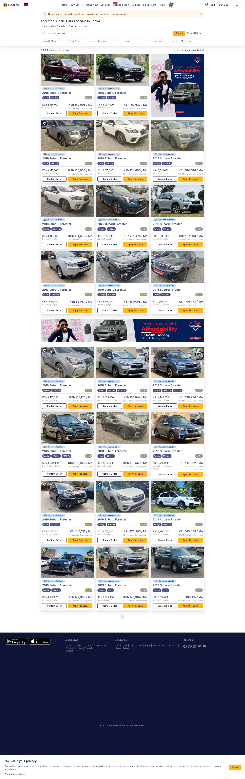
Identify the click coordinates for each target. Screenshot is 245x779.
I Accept (235, 767)
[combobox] (27, 4)
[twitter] (199, 646)
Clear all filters (194, 33)
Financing (102, 41)
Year (128, 41)
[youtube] (204, 646)
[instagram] (189, 646)
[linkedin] (194, 646)
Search (179, 33)
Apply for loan (80, 113)
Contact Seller (54, 113)
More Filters (186, 41)
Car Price (75, 41)
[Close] (201, 14)
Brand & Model (50, 41)
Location (157, 41)
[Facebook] (185, 646)
